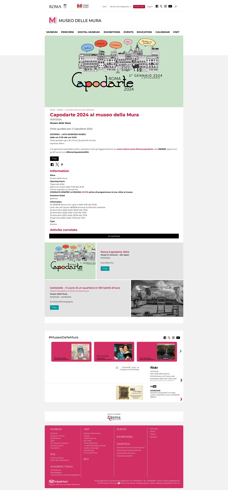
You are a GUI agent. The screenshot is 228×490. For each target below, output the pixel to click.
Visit (176, 32)
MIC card (87, 441)
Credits (152, 483)
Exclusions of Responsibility (137, 483)
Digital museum (89, 32)
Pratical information (92, 433)
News (152, 431)
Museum (52, 32)
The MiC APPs (60, 358)
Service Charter (56, 445)
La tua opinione (90, 453)
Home (52, 110)
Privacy (123, 483)
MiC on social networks (102, 357)
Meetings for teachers (126, 453)
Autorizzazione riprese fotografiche (65, 475)
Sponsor (153, 437)
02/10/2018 (163, 376)
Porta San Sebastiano (59, 460)
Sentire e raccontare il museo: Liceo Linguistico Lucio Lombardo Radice (165, 395)
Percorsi (67, 32)
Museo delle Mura (80, 20)
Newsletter (55, 448)
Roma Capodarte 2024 (115, 251)
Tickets (87, 436)
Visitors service (90, 438)
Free (54, 158)
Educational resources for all (129, 450)
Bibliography (56, 472)
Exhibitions (112, 32)
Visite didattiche (91, 443)
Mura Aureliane (57, 458)
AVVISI (85, 192)
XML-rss (177, 483)
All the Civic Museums (119, 7)
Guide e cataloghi (91, 448)
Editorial (54, 433)
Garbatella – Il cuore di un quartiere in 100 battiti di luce (85, 287)
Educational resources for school (130, 447)
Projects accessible (125, 456)
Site (52, 454)
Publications (55, 470)
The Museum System (59, 443)
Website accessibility (164, 483)
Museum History (57, 436)
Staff (52, 441)
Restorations (55, 438)
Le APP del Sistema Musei (95, 445)
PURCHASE (139, 7)
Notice (153, 434)
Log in (150, 7)
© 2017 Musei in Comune (107, 483)
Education (144, 32)
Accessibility (89, 450)
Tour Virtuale (145, 358)
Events (128, 32)
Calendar (163, 32)
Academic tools (61, 466)
